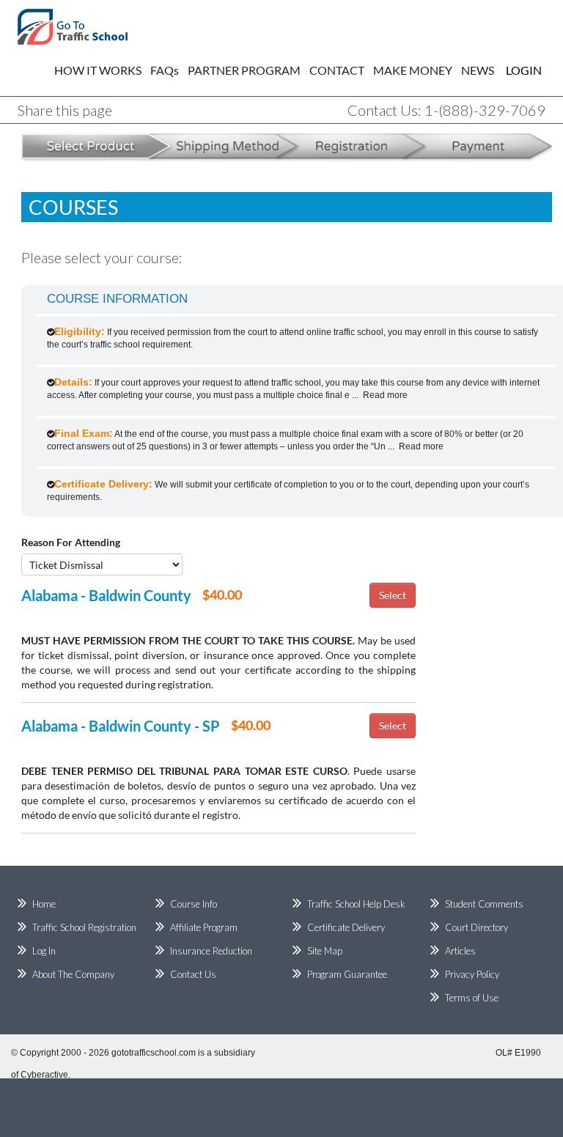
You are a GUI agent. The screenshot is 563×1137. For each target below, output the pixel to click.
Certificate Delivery (346, 927)
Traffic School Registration (84, 927)
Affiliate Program (204, 927)
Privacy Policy (472, 974)
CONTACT (336, 70)
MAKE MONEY (412, 70)
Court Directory (476, 927)
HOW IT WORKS (97, 70)
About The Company (73, 974)
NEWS (477, 70)
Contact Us (193, 974)
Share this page (65, 110)
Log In (44, 951)
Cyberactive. (45, 1075)
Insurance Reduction (211, 951)
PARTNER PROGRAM (244, 70)
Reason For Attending (70, 542)
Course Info (193, 904)
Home (44, 904)
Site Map (324, 951)
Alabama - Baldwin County (106, 595)
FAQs (164, 70)
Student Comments (484, 904)
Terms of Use (471, 998)
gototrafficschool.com (153, 1053)
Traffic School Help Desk (356, 904)
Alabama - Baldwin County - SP (120, 726)
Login (513, 70)
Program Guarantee (347, 974)
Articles (460, 951)
